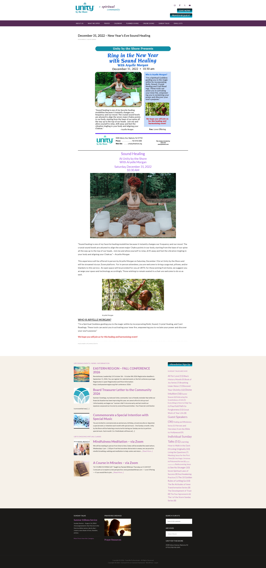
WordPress (149, 563)
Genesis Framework (138, 563)
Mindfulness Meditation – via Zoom (118, 441)
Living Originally (180, 449)
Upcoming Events (92, 343)
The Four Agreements (181, 494)
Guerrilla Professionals (132, 560)
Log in (156, 563)
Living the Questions (178, 452)
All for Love (175, 376)
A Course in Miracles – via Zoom (115, 463)
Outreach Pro (125, 563)
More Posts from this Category (84, 538)
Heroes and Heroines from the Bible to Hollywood (179, 429)
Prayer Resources (112, 539)
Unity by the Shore (102, 8)
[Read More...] (148, 451)
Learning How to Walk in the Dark (179, 445)
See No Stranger (180, 467)
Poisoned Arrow (178, 461)
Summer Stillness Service (85, 520)
